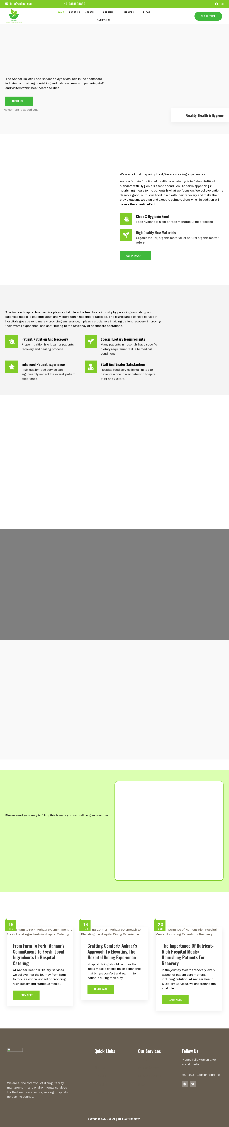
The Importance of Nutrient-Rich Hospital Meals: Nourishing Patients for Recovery (188, 954)
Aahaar (89, 12)
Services (128, 12)
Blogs (146, 12)
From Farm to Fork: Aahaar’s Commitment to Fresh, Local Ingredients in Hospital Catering (38, 954)
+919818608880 (208, 1075)
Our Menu (108, 12)
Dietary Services (148, 1059)
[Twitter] (193, 1084)
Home (61, 12)
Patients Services (148, 1067)
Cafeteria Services (149, 1076)
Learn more (26, 995)
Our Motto (100, 1084)
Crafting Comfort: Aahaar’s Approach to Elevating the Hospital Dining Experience (112, 951)
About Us (74, 12)
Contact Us (104, 19)
